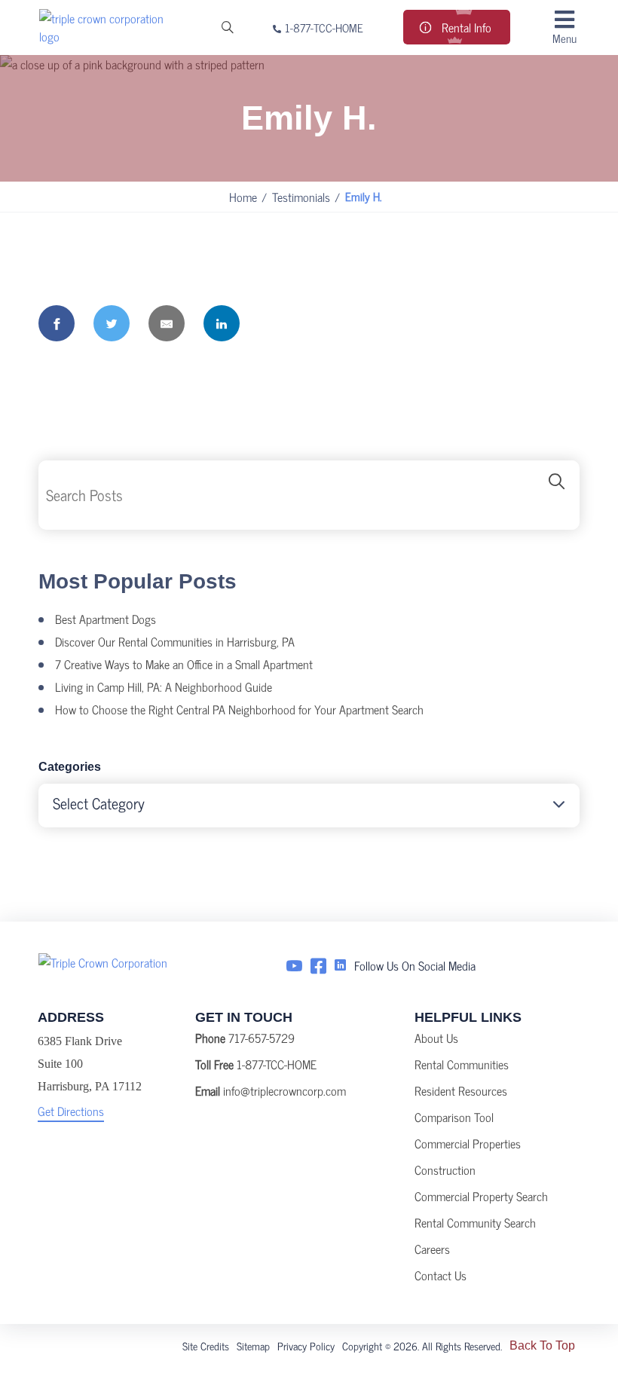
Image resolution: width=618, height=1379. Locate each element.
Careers (432, 1248)
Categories (69, 766)
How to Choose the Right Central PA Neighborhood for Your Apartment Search (239, 709)
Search (557, 495)
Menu (564, 37)
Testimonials (301, 197)
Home (243, 197)
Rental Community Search (475, 1222)
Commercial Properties (468, 1143)
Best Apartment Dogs (105, 618)
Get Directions (71, 1111)
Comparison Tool (454, 1117)
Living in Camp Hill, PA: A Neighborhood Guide (163, 686)
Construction (445, 1169)
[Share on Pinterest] (277, 323)
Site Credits (205, 1345)
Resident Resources (461, 1090)
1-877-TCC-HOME (324, 27)
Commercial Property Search (481, 1196)
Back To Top (542, 1345)
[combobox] (309, 805)
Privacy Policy (306, 1345)
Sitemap (253, 1345)
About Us (436, 1037)
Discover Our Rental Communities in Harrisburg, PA (175, 641)
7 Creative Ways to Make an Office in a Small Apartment (184, 664)
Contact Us (441, 1275)
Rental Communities (462, 1064)
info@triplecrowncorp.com (284, 1090)
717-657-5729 (261, 1037)
